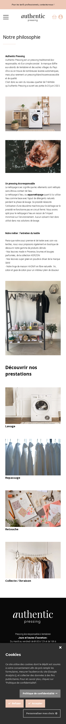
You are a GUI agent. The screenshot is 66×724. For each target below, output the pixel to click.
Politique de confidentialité (38, 693)
